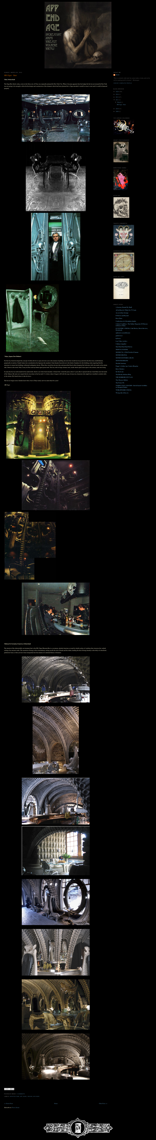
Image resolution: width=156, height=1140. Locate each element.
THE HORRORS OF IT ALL (124, 377)
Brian (117, 74)
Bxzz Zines (119, 318)
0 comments (21, 1093)
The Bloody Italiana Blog (123, 374)
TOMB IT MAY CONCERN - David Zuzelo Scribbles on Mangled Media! (131, 386)
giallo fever (119, 336)
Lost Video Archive (121, 341)
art (21, 1096)
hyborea (118, 338)
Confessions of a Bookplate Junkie (126, 321)
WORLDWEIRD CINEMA (123, 390)
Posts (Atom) (15, 1107)
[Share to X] (9, 1089)
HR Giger (36, 1096)
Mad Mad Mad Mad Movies (124, 347)
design (30, 1096)
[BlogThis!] (7, 1089)
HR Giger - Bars (10, 75)
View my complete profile (122, 83)
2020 (117, 91)
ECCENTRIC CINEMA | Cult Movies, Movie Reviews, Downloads (132, 329)
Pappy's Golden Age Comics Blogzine (127, 366)
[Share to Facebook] (11, 1089)
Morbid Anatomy (121, 363)
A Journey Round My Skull (124, 307)
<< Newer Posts (8, 1103)
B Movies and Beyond (122, 315)
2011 (117, 100)
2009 (117, 111)
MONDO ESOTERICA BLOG (125, 358)
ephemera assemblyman (123, 333)
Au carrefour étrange (122, 313)
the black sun (119, 372)
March (119, 102)
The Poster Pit (120, 383)
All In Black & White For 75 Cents (126, 310)
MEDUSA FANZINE (122, 349)
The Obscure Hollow (122, 380)
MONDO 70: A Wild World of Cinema (127, 352)
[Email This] (5, 1089)
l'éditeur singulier (121, 344)
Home (56, 1103)
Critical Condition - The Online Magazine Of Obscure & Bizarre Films (132, 325)
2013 (117, 97)
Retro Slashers (120, 369)
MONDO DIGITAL (121, 355)
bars (25, 1096)
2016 (117, 94)
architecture (14, 1096)
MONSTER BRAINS (122, 360)
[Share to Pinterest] (13, 1089)
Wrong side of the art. (122, 393)
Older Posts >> (103, 1103)
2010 (117, 109)
